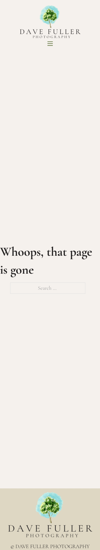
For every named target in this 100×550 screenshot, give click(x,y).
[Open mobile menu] (50, 44)
